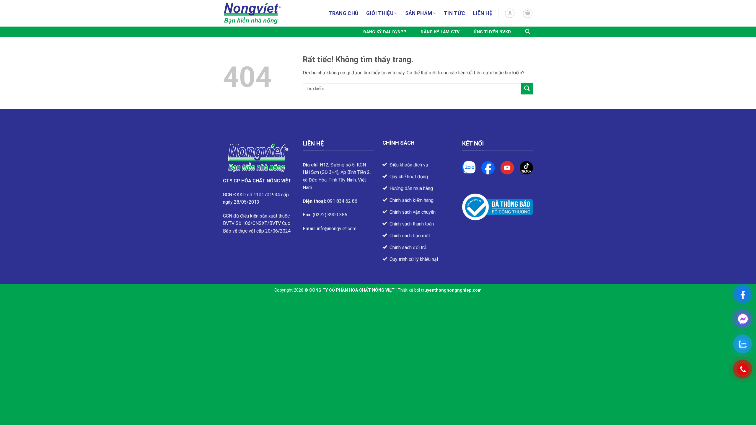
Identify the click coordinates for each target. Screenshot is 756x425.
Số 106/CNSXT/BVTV (258, 223)
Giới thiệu (379, 13)
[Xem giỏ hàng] (527, 13)
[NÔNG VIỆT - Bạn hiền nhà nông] (252, 13)
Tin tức (454, 13)
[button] (509, 13)
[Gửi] (527, 88)
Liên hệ (482, 13)
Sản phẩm (418, 13)
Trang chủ (343, 13)
